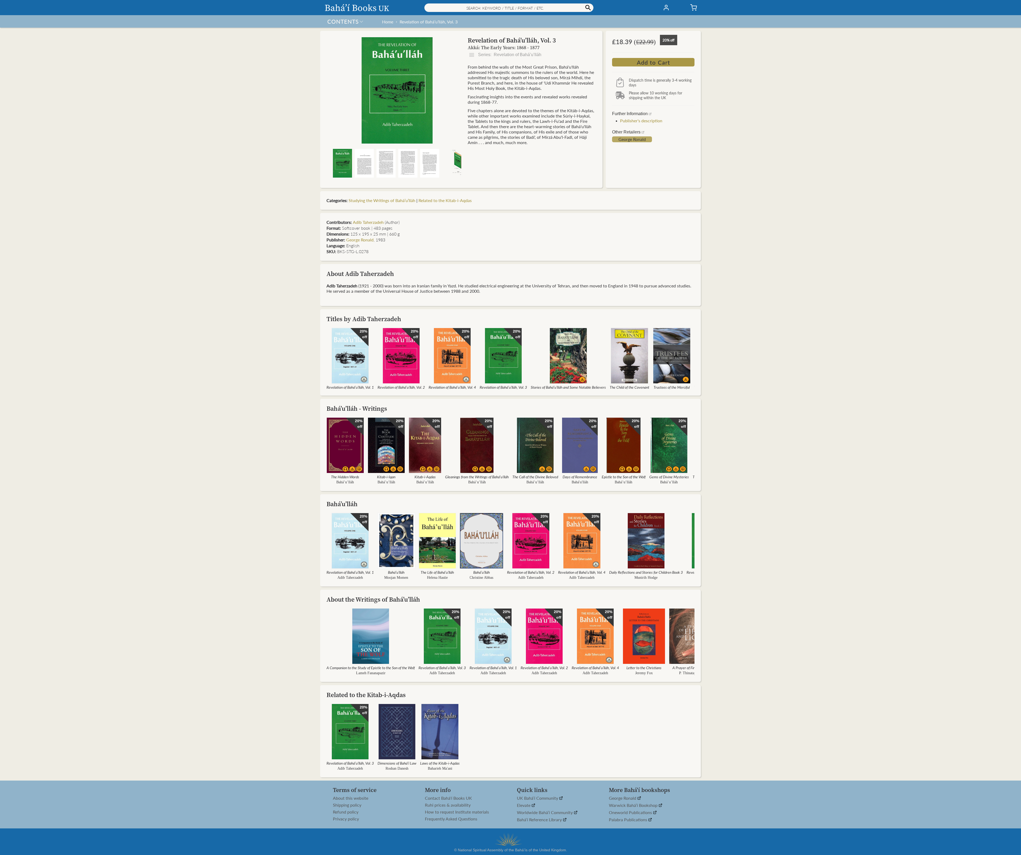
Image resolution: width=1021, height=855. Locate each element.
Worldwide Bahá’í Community (545, 812)
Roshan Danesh (397, 768)
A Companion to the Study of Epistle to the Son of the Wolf (371, 667)
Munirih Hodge (646, 578)
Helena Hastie (437, 578)
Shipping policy (347, 805)
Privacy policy (346, 819)
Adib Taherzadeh (368, 222)
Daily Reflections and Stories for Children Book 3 (646, 572)
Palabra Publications (628, 820)
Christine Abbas (481, 578)
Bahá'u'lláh (580, 482)
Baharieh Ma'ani (440, 768)
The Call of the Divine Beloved (535, 477)
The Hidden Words (345, 477)
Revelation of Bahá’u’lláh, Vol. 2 (401, 387)
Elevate (524, 805)
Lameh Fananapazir (371, 673)
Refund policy (345, 812)
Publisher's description (641, 121)
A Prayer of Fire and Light (691, 667)
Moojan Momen (396, 578)
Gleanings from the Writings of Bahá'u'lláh (477, 477)
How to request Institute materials (457, 812)
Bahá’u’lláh (345, 482)
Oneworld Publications (631, 812)
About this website (350, 798)
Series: (509, 54)
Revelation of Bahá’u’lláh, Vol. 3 (429, 22)
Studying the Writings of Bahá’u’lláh (382, 200)
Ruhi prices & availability (448, 805)
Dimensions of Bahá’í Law (397, 763)
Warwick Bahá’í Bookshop (634, 805)
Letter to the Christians (644, 667)
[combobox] (508, 7)
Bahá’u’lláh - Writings (357, 408)
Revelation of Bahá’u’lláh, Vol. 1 (350, 387)
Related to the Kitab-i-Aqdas (445, 200)
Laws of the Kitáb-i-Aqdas (440, 763)
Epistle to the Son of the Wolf (624, 477)
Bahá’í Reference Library (540, 820)
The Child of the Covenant (629, 387)
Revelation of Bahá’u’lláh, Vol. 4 (452, 387)
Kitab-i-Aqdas (425, 477)
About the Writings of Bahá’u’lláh (373, 599)
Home (387, 22)
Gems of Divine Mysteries (669, 477)
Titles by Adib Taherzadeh (364, 319)
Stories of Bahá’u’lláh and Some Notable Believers (568, 387)
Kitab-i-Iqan (386, 477)
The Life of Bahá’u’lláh (437, 572)
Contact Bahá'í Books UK (448, 798)
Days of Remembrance (580, 477)
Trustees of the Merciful (672, 387)
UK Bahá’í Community (538, 798)
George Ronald (632, 139)
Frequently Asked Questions (451, 819)
